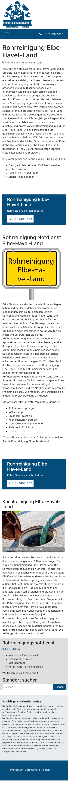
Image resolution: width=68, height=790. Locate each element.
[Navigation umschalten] (7, 34)
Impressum (16, 769)
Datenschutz (32, 769)
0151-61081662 (54, 34)
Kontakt (46, 769)
